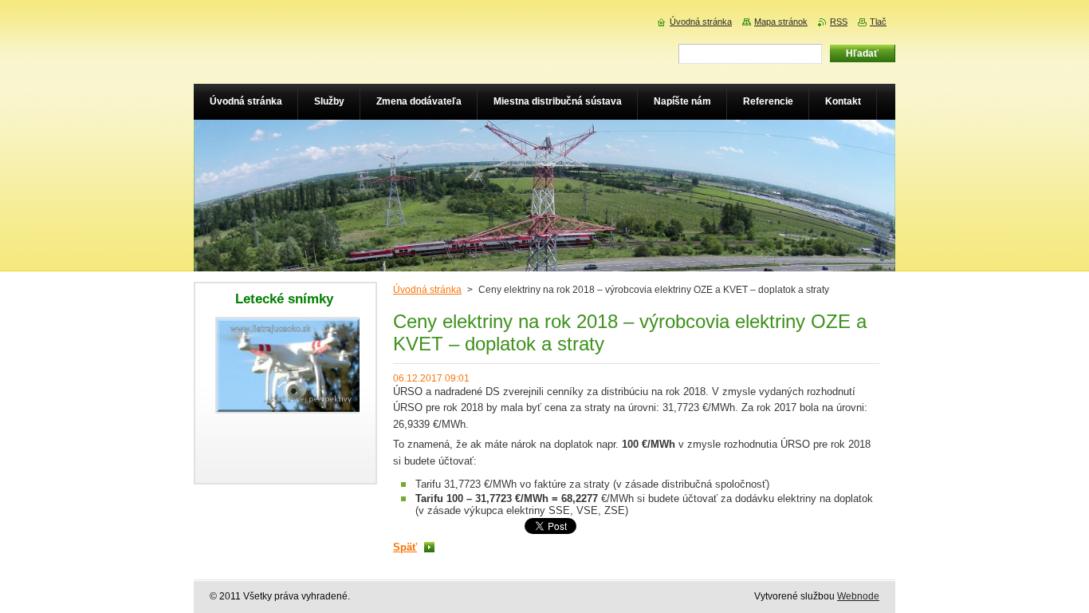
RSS (838, 21)
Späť (405, 547)
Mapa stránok (781, 21)
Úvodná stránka (427, 290)
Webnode (858, 596)
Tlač (878, 21)
